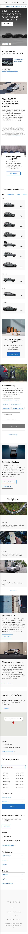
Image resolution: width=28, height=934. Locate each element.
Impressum (11, 915)
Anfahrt (6, 708)
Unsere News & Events (7, 883)
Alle (3, 194)
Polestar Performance (18, 408)
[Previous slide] (3, 44)
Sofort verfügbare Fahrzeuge (13, 6)
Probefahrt (12, 806)
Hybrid (18, 194)
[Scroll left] (1, 6)
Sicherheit (5, 404)
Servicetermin (5, 801)
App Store (6, 486)
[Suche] (23, 2)
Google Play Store (8, 482)
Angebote (4, 879)
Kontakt (16, 915)
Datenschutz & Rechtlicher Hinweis (13, 912)
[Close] (20, 719)
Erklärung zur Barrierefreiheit (13, 919)
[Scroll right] (25, 6)
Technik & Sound (15, 404)
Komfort (17, 400)
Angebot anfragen (6, 797)
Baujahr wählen (10, 419)
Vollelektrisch (10, 194)
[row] (13, 204)
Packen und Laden (7, 400)
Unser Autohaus (18, 61)
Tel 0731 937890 (6, 69)
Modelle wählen (8, 414)
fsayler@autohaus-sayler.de (10, 71)
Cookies (13, 908)
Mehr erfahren (7, 24)
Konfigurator (5, 874)
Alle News (12, 590)
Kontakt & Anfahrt (18, 59)
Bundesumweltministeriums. (16, 135)
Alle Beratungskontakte (7, 751)
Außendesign (6, 408)
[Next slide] (7, 44)
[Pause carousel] (10, 44)
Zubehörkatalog (13, 434)
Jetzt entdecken (13, 354)
